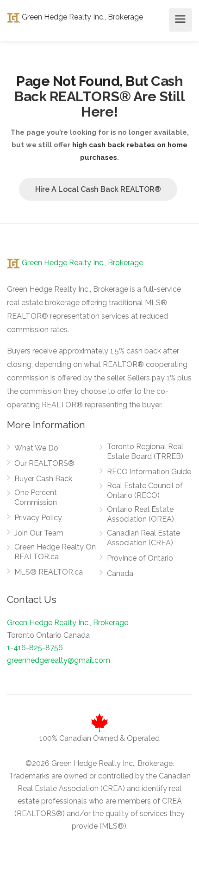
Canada (120, 573)
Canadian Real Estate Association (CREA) (143, 538)
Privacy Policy (38, 517)
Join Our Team (38, 533)
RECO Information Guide (149, 471)
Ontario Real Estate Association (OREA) (140, 514)
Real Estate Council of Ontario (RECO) (145, 490)
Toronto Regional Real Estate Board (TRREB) (145, 451)
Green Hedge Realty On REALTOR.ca (55, 552)
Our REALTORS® (44, 463)
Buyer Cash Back (43, 478)
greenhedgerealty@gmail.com (58, 660)
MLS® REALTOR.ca (48, 572)
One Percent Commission (35, 497)
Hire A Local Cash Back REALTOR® (98, 189)
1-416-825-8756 (35, 647)
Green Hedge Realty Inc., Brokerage (81, 17)
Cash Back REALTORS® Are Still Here (99, 96)
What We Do (36, 448)
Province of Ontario (140, 558)
